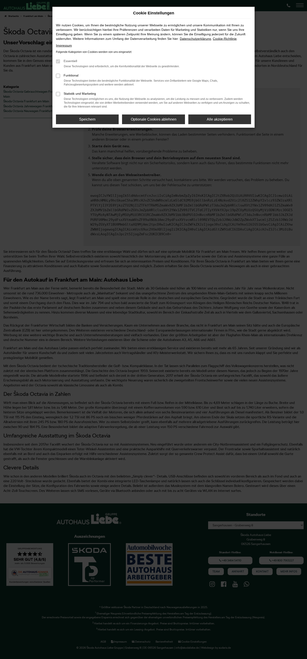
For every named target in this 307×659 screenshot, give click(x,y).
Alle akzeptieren (220, 119)
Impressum (64, 45)
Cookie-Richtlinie (225, 38)
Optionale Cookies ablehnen (153, 119)
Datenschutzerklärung (195, 38)
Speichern (87, 119)
